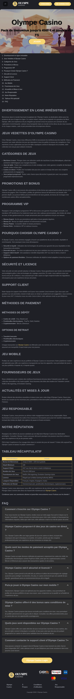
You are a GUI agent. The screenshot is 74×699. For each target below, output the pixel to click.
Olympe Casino (23, 345)
